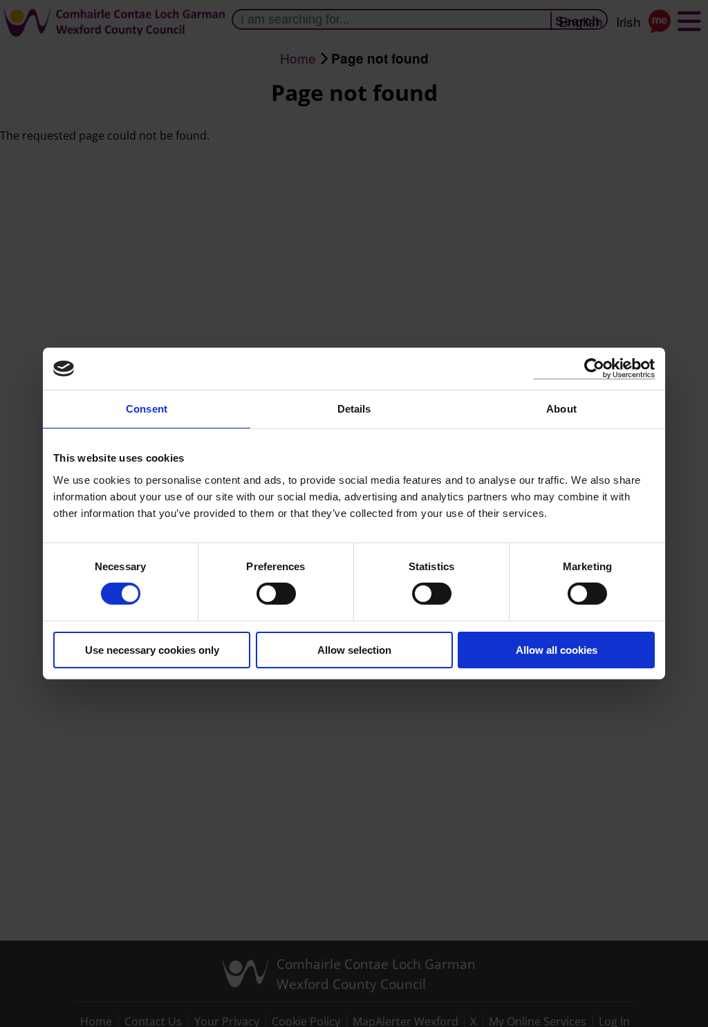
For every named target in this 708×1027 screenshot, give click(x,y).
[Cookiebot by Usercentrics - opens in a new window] (594, 368)
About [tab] (561, 409)
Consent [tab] (146, 409)
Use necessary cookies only (152, 650)
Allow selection (354, 650)
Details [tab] (354, 409)
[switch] (276, 594)
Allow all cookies (556, 650)
